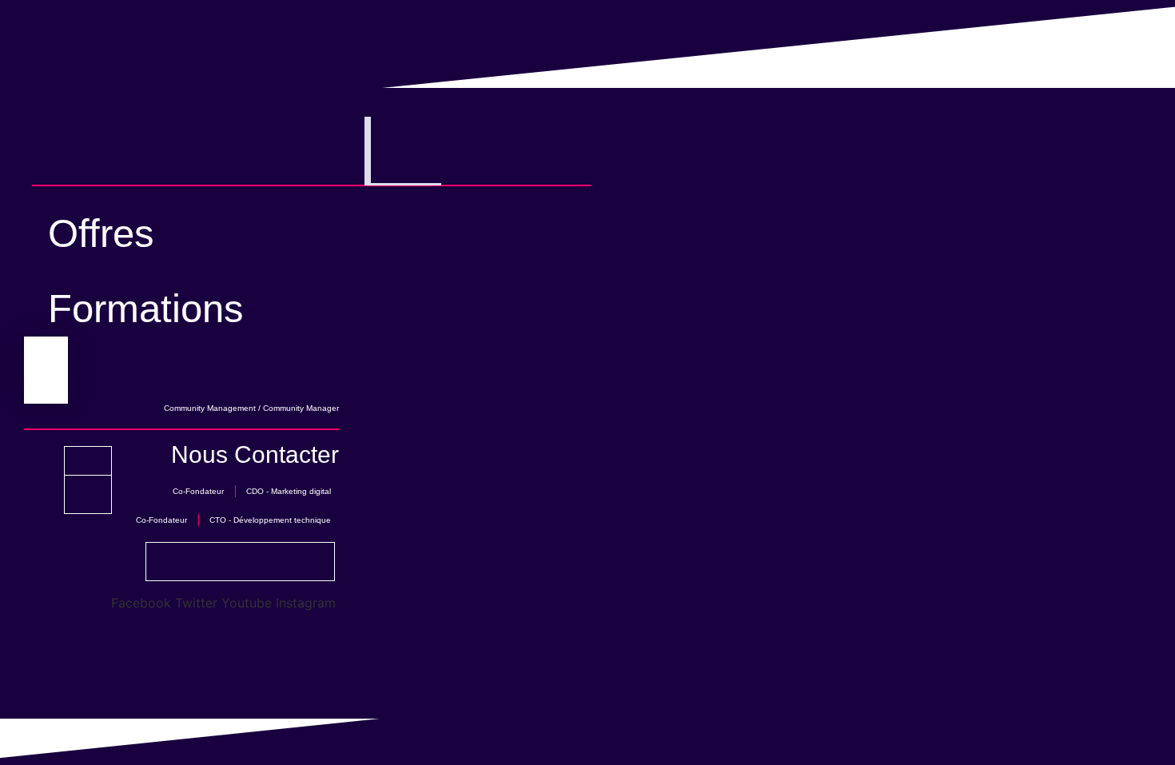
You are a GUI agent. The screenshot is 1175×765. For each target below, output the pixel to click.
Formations (146, 308)
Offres (101, 233)
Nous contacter (255, 454)
